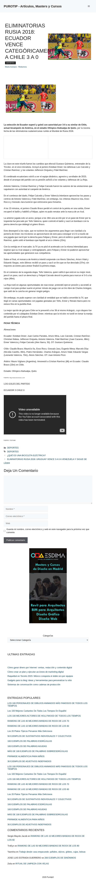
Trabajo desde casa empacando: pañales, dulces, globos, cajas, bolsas (52, 852)
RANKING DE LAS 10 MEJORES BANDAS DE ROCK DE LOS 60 (38, 726)
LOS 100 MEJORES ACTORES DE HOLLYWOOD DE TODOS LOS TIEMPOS (44, 716)
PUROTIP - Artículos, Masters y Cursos (33, 6)
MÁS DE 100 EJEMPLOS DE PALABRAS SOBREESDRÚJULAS (38, 751)
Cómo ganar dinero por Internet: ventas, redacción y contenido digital (40, 667)
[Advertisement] (15, 149)
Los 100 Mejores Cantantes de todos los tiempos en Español (37, 711)
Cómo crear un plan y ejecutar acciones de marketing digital (36, 672)
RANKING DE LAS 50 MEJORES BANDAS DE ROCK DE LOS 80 (48, 846)
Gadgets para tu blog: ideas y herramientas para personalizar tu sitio (40, 680)
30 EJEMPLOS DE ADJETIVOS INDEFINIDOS (29, 761)
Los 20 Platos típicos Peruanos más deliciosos (30, 731)
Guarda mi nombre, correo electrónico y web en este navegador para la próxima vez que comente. (47, 531)
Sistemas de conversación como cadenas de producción (34, 684)
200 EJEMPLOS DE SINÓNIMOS (60, 858)
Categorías (48, 636)
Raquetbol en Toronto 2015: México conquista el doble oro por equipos (40, 676)
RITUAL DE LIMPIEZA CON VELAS (32, 863)
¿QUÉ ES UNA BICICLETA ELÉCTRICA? (26, 455)
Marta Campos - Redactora (16, 67)
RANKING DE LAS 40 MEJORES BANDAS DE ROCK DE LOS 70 (38, 721)
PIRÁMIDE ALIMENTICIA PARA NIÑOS (26, 756)
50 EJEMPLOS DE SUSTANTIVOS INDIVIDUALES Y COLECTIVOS (39, 736)
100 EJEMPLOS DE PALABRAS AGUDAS (27, 746)
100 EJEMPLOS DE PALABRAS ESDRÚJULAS (30, 741)
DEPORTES (10, 63)
